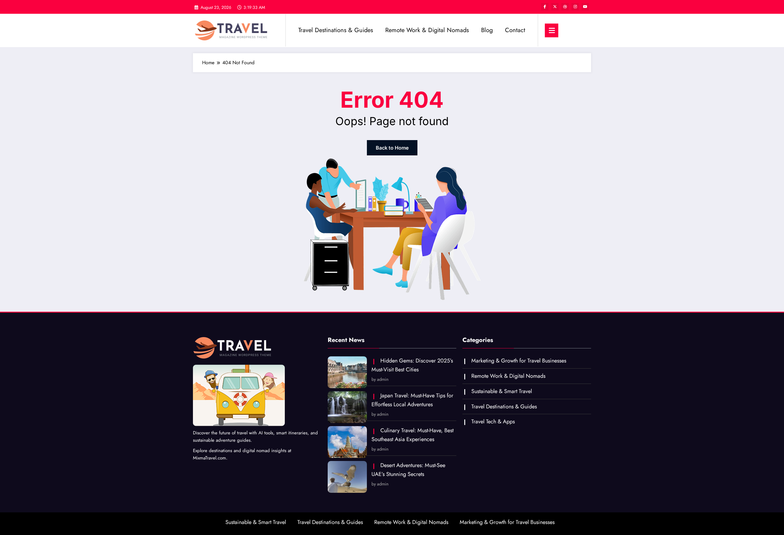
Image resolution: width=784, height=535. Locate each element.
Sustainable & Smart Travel (501, 391)
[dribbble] (565, 6)
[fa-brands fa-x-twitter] (555, 6)
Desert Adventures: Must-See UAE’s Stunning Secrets (408, 469)
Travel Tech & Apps (493, 421)
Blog (487, 30)
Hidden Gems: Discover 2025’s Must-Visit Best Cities (412, 365)
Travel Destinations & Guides (335, 30)
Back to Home (392, 148)
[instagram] (575, 6)
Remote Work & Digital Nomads (427, 30)
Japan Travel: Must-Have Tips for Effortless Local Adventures (412, 400)
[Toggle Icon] (551, 30)
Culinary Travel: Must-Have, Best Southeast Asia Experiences (412, 434)
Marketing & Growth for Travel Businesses (518, 361)
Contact (515, 30)
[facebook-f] (544, 6)
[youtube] (585, 6)
